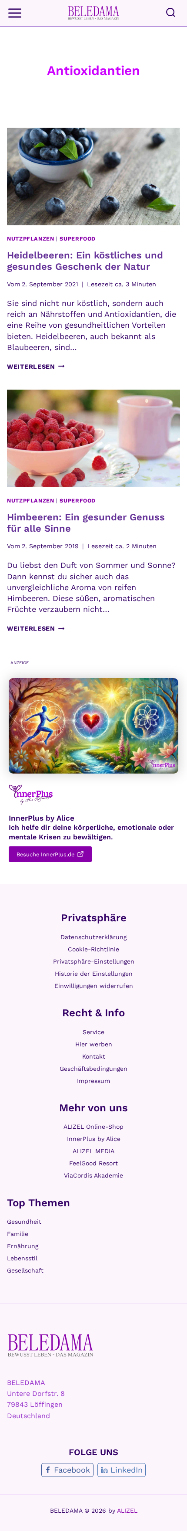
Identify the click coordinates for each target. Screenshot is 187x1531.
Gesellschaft (25, 1270)
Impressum (93, 1080)
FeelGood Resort (93, 1163)
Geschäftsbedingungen (93, 1068)
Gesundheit (24, 1221)
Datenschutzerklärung (93, 937)
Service (93, 1032)
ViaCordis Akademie (93, 1175)
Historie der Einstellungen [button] (94, 973)
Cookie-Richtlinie (93, 949)
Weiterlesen (36, 366)
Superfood (78, 238)
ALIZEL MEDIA (93, 1150)
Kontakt (93, 1056)
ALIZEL (127, 1510)
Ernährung (22, 1245)
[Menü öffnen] (15, 13)
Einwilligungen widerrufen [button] (93, 985)
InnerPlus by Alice (93, 1138)
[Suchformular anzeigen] (170, 12)
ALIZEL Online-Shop (93, 1126)
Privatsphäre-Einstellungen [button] (93, 961)
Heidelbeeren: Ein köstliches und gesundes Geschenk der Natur (85, 261)
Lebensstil (22, 1258)
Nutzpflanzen (30, 238)
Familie (17, 1233)
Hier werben (93, 1044)
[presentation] (93, 176)
